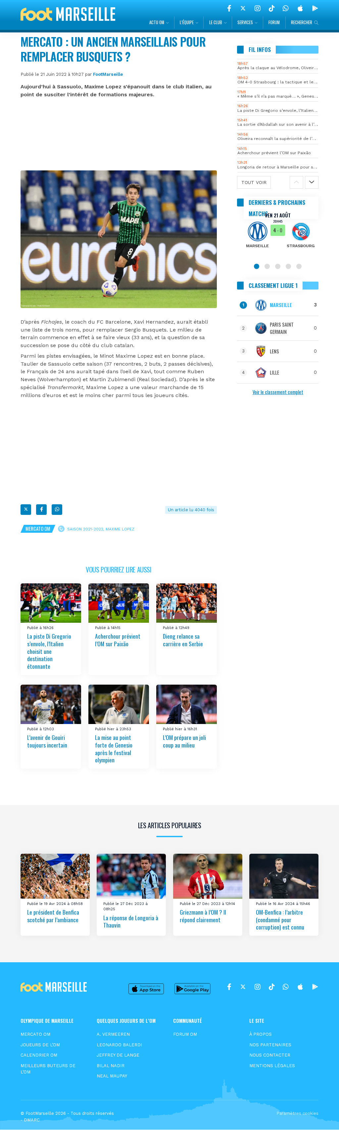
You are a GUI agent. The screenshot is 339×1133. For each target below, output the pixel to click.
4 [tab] (288, 266)
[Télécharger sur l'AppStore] (300, 8)
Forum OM (185, 1034)
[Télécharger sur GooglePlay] (315, 8)
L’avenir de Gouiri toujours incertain (47, 741)
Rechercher (301, 22)
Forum (274, 22)
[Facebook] (229, 8)
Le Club (215, 22)
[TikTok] (271, 8)
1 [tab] (256, 266)
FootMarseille (108, 74)
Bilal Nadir (110, 1065)
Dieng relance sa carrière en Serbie (183, 640)
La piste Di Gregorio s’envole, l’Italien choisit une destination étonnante (49, 651)
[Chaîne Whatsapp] (286, 8)
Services (245, 22)
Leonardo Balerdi (119, 1044)
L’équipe (187, 22)
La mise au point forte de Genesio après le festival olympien (113, 748)
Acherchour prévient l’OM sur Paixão (117, 640)
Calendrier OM (39, 1055)
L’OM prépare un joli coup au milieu (184, 741)
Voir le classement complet (278, 391)
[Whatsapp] (57, 509)
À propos (260, 1034)
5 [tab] (299, 266)
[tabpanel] (277, 234)
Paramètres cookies (297, 1113)
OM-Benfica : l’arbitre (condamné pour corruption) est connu (280, 919)
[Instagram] (258, 8)
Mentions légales (272, 1065)
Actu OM (156, 22)
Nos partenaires (270, 1044)
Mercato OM (37, 528)
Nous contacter (269, 1055)
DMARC (32, 1119)
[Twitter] (243, 8)
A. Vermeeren (113, 1034)
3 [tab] (277, 266)
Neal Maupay (112, 1075)
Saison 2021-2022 (85, 529)
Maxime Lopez (120, 529)
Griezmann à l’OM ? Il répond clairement (203, 916)
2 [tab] (267, 266)
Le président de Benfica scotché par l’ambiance (53, 916)
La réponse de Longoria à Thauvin (130, 921)
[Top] (321, 1118)
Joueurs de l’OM (40, 1044)
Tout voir (253, 182)
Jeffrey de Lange (118, 1055)
